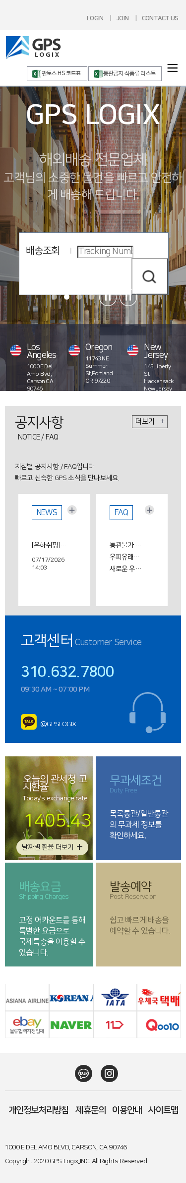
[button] (54, 297)
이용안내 (127, 1110)
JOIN (122, 18)
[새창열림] (29, 725)
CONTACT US (160, 18)
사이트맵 (163, 1110)
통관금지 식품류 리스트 (129, 73)
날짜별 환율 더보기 (52, 847)
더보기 (149, 421)
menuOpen (172, 68)
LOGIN (95, 18)
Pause (108, 297)
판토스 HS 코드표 (61, 73)
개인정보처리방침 (38, 1110)
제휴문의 (90, 1110)
